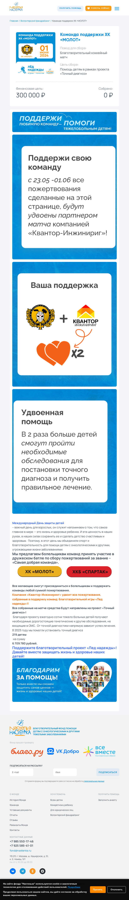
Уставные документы (21, 809)
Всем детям (56, 799)
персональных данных (94, 781)
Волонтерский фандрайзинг (65, 814)
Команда (14, 804)
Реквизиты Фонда (19, 824)
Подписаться (108, 772)
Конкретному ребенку (61, 804)
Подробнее (74, 887)
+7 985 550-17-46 (22, 841)
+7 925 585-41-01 (21, 845)
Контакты (14, 829)
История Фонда (18, 799)
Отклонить (117, 889)
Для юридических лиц (61, 809)
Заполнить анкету (107, 799)
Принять (98, 889)
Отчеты (13, 814)
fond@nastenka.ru (20, 850)
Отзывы (14, 819)
